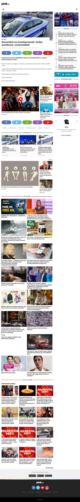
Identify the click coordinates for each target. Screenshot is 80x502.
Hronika (4, 39)
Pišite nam (55, 492)
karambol (46, 127)
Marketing (31, 492)
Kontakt (24, 492)
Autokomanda (13, 127)
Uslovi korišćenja (46, 492)
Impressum (38, 492)
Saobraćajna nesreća (31, 127)
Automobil (21, 127)
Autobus (5, 127)
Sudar (40, 127)
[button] (3, 142)
